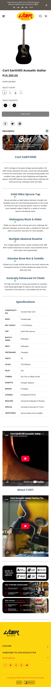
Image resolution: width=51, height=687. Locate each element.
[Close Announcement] (46, 5)
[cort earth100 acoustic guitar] (23, 44)
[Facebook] (5, 123)
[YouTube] (27, 665)
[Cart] (46, 16)
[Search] (40, 16)
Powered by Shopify (36, 678)
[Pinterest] (20, 123)
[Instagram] (16, 665)
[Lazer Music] (25, 16)
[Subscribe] (48, 658)
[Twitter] (12, 123)
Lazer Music (25, 678)
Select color (8, 87)
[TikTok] (21, 665)
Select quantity (10, 100)
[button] (3, 16)
